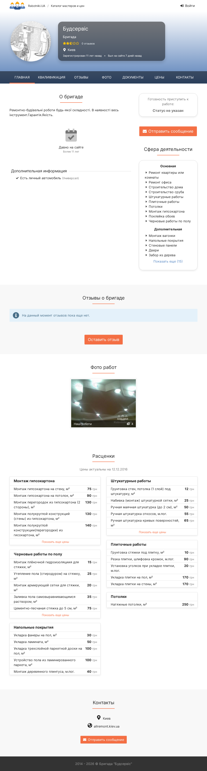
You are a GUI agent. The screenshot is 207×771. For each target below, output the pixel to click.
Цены (159, 77)
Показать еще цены (55, 541)
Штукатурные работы (166, 197)
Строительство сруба (166, 192)
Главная (22, 77)
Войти (190, 6)
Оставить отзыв (103, 339)
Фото (106, 77)
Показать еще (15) (168, 261)
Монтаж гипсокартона (167, 211)
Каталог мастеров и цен (67, 5)
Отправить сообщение (170, 131)
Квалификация (51, 77)
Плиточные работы (164, 202)
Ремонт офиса (160, 182)
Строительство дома (166, 187)
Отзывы (81, 77)
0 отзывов (88, 43)
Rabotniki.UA (36, 5)
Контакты (185, 77)
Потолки (156, 206)
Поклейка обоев (162, 216)
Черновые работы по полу (170, 221)
